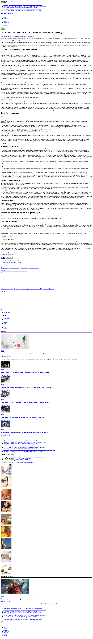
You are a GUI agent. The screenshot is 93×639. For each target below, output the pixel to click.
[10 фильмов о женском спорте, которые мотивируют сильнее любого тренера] (5, 367)
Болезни (5, 21)
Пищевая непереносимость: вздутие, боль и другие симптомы (20, 268)
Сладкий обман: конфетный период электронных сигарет (18, 260)
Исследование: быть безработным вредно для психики (18, 309)
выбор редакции (13, 36)
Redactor (8, 356)
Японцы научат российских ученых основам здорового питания (29, 457)
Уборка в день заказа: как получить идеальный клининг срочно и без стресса (22, 5)
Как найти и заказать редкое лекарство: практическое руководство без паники (22, 10)
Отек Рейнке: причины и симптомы (20, 460)
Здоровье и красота (7, 13)
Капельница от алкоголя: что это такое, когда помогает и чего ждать (20, 7)
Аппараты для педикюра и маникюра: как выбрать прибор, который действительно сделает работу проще (29, 450)
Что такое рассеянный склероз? (23, 458)
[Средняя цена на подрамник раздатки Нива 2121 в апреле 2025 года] (5, 412)
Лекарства (6, 22)
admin (7, 36)
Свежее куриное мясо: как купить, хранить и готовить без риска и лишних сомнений (24, 6)
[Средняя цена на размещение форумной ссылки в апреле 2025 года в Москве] (5, 397)
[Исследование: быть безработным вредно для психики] (14, 307)
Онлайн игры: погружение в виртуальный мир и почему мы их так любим (24, 432)
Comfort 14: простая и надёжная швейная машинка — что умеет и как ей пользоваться (24, 447)
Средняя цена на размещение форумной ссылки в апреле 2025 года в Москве (25, 402)
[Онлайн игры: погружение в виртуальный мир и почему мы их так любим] (5, 427)
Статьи (5, 15)
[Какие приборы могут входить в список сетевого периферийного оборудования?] (5, 382)
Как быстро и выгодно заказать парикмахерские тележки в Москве (20, 448)
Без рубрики (6, 318)
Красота (5, 17)
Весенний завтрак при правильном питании (23, 462)
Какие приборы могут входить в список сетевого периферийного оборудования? (26, 387)
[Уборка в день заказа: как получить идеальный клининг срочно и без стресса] (15, 348)
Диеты (5, 23)
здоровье (20, 36)
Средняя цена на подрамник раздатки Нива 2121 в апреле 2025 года (22, 417)
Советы (5, 25)
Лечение (5, 18)
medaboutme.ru (9, 254)
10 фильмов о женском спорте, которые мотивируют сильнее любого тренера (25, 372)
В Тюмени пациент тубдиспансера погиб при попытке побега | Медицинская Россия (27, 289)
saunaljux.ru (49, 637)
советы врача (31, 36)
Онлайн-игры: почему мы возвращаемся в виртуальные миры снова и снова (22, 9)
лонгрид (25, 36)
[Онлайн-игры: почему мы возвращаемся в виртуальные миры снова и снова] (15, 593)
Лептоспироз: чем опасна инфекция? (21, 459)
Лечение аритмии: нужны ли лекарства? (14, 262)
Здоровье (5, 19)
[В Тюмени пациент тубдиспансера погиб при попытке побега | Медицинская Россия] (14, 286)
